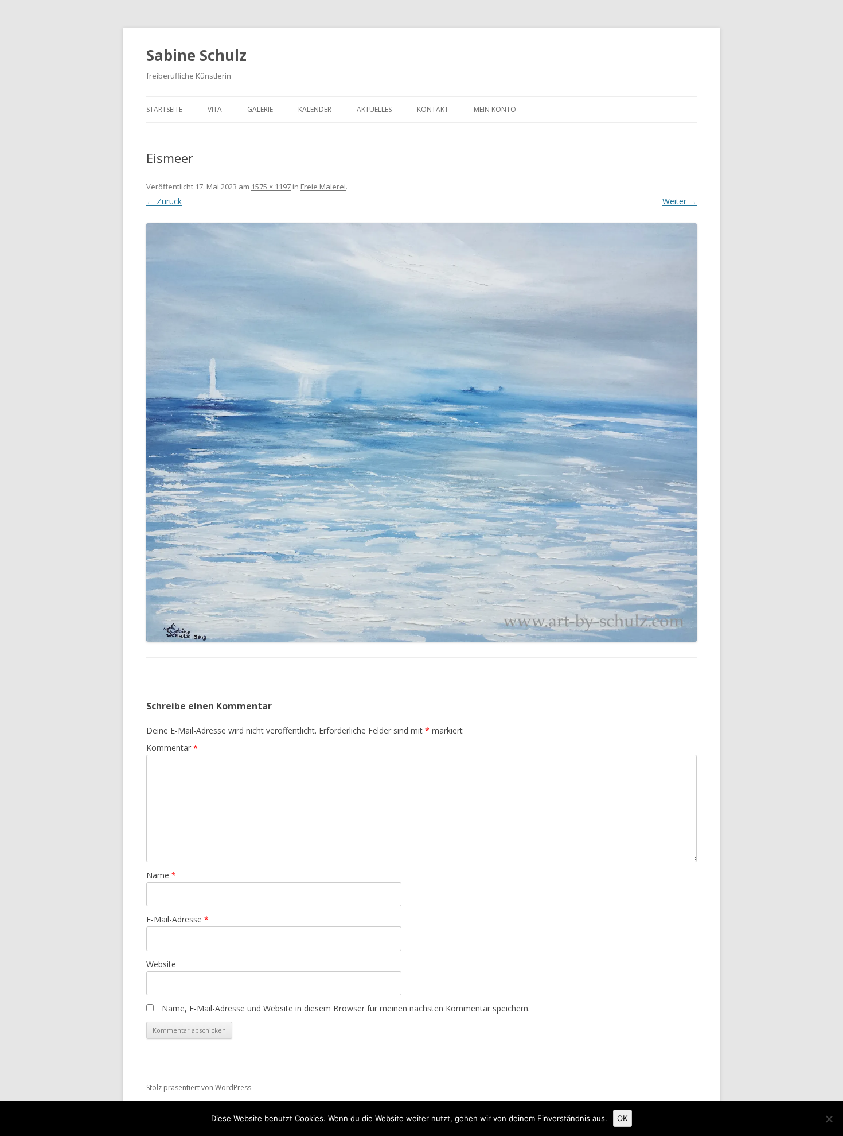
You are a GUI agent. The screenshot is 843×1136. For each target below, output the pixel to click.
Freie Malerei (323, 186)
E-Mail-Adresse (177, 919)
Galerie (260, 109)
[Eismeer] (421, 432)
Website (161, 964)
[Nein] (828, 1119)
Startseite (164, 109)
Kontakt (432, 109)
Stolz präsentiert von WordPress (198, 1087)
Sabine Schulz (196, 55)
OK (622, 1118)
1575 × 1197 (271, 186)
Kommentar (172, 747)
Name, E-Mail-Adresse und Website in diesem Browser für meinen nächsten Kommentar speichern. (346, 1008)
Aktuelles (374, 109)
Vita (215, 109)
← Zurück (164, 201)
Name (161, 875)
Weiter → (679, 201)
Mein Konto (495, 109)
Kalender (314, 109)
